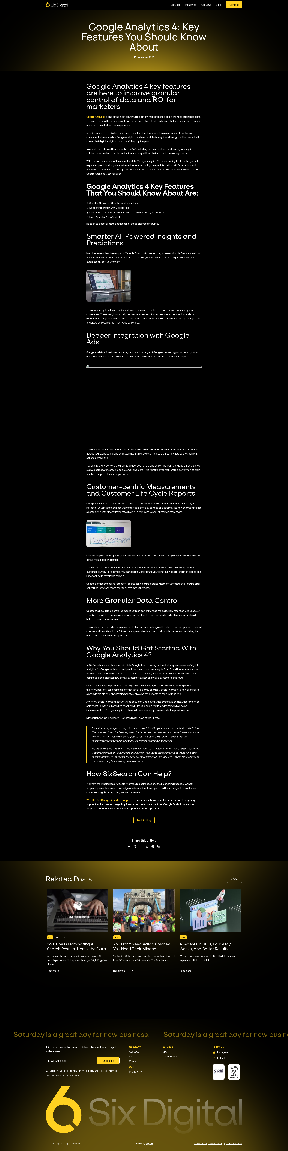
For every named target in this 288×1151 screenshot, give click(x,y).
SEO (164, 1051)
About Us (206, 4)
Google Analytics (95, 116)
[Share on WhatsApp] (147, 846)
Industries (190, 4)
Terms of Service (234, 1143)
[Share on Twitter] (135, 846)
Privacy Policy (200, 1143)
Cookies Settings (216, 1143)
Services (176, 4)
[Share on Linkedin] (141, 846)
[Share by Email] (159, 846)
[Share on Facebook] (129, 846)
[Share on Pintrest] (153, 846)
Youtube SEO (169, 1056)
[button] (234, 4)
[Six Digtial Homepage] (57, 4)
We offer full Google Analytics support (109, 800)
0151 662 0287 (136, 1072)
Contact (133, 1061)
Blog (218, 4)
